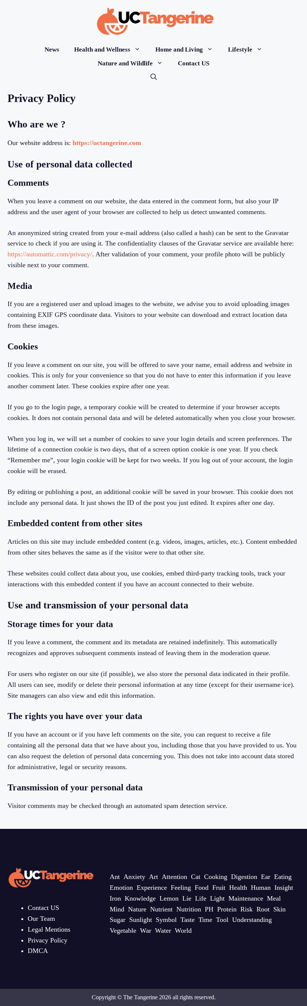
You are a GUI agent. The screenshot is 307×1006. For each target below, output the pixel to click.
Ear (265, 876)
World (183, 930)
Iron (115, 898)
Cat (195, 876)
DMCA (38, 950)
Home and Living (179, 49)
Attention (174, 876)
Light (217, 898)
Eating (283, 876)
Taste (187, 919)
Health (238, 887)
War (145, 930)
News (52, 49)
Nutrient (161, 909)
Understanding (252, 919)
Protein (227, 909)
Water (163, 930)
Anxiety (134, 876)
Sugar (117, 919)
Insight (283, 887)
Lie (186, 898)
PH (209, 909)
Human (261, 887)
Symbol (166, 919)
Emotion (121, 887)
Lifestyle (240, 49)
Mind (117, 909)
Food (202, 887)
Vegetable (123, 930)
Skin (279, 909)
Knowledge (140, 898)
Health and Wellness (102, 49)
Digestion (244, 876)
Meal (274, 898)
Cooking (215, 876)
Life (200, 898)
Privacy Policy (47, 940)
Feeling (181, 887)
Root (263, 909)
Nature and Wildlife (125, 63)
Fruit (218, 887)
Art (153, 876)
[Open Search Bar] (153, 77)
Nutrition (188, 909)
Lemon (169, 898)
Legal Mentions (49, 929)
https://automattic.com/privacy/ (49, 254)
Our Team (41, 918)
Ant (115, 876)
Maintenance (245, 898)
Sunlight (140, 919)
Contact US (193, 63)
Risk (246, 909)
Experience (152, 887)
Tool (222, 919)
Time (205, 919)
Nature (137, 909)
